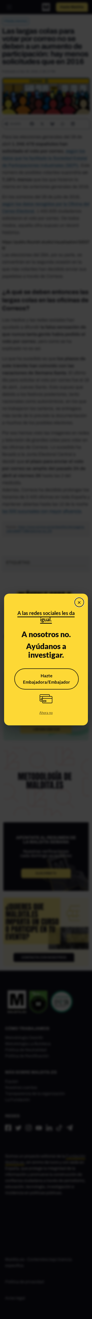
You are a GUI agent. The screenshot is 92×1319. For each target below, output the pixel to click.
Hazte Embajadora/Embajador (46, 679)
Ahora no (46, 713)
